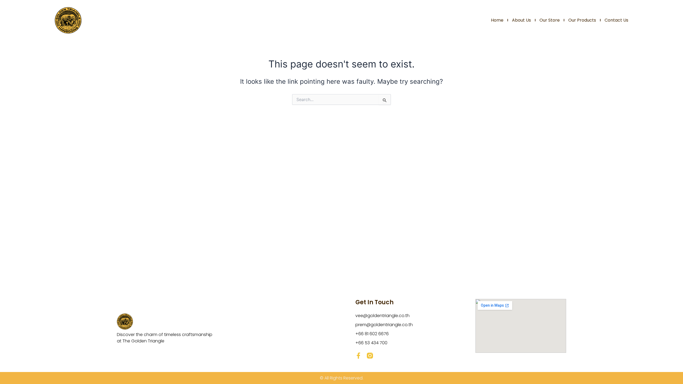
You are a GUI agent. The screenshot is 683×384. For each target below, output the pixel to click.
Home (497, 20)
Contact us (616, 20)
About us (521, 20)
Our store (549, 20)
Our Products (582, 20)
